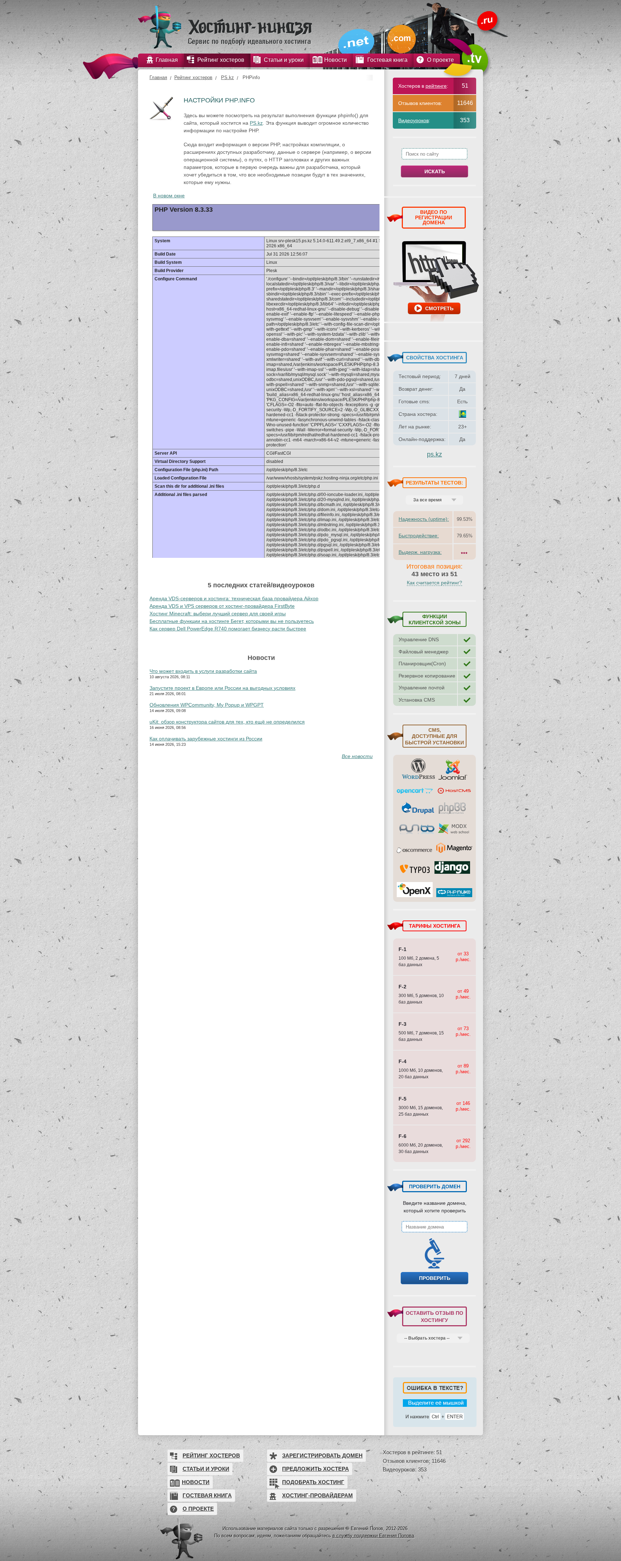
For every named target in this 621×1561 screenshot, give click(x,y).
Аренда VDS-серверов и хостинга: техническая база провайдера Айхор (234, 598)
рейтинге (436, 86)
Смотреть (439, 308)
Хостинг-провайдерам (317, 1495)
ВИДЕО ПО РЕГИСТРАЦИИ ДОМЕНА (433, 217)
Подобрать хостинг (313, 1482)
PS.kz (227, 77)
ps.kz (434, 454)
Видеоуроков (413, 120)
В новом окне (169, 195)
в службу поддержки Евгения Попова (373, 1535)
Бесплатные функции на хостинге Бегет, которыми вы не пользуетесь (232, 621)
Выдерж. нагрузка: (420, 552)
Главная (158, 77)
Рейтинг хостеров (193, 77)
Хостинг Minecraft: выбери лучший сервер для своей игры (218, 613)
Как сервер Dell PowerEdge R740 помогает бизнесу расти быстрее (228, 629)
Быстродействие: (419, 535)
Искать (434, 171)
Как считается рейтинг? (434, 583)
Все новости (357, 756)
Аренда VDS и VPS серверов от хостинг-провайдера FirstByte (222, 606)
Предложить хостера (315, 1469)
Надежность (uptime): (424, 519)
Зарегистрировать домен (322, 1455)
